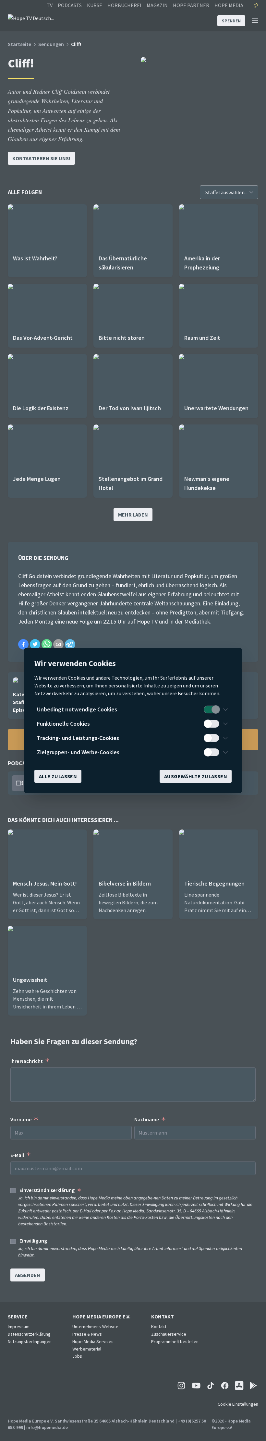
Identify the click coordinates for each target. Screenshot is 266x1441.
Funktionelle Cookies (63, 723)
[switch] (211, 709)
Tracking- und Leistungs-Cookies (78, 738)
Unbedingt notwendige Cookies (77, 709)
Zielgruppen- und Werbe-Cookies (78, 752)
